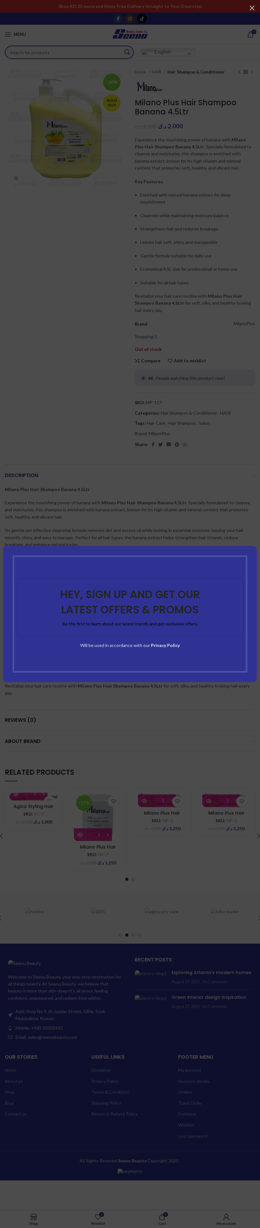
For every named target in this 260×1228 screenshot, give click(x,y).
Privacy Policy (165, 645)
